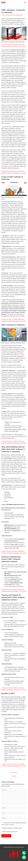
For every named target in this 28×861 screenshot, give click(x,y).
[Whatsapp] (24, 857)
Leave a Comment (5, 15)
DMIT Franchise (20, 354)
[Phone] (24, 853)
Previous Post (14, 772)
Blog (12, 15)
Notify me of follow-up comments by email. (12, 828)
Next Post (14, 776)
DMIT (2, 49)
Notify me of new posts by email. (10, 831)
